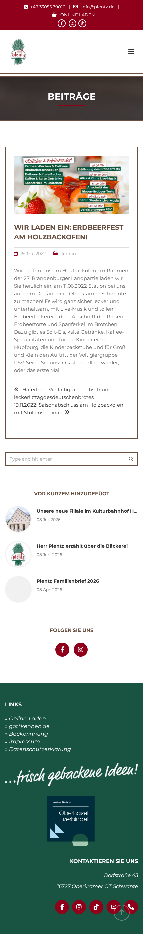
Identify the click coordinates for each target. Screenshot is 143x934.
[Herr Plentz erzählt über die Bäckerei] (18, 554)
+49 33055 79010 (48, 6)
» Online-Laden (25, 718)
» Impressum (22, 741)
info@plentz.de (98, 6)
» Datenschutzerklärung (38, 749)
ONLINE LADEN (77, 14)
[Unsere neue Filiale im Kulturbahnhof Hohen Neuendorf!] (18, 519)
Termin (68, 253)
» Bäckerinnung (26, 734)
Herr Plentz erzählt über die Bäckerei (82, 546)
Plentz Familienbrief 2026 (68, 581)
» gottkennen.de (27, 726)
